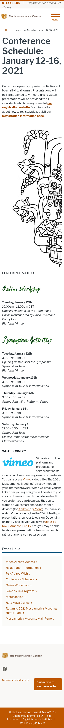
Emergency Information (26, 715)
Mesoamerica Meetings (15, 680)
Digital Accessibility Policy (37, 719)
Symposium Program (20, 591)
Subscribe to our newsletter (47, 684)
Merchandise (14, 597)
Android (24, 509)
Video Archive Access (20, 562)
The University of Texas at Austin (30, 712)
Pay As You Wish (17, 573)
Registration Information (22, 567)
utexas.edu (11, 3)
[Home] (22, 16)
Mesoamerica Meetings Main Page (29, 618)
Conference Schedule (20, 579)
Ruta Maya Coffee (18, 602)
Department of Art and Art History (31, 5)
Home (8, 30)
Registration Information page (23, 116)
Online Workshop (17, 585)
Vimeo (27, 479)
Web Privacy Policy (31, 723)
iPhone (37, 509)
